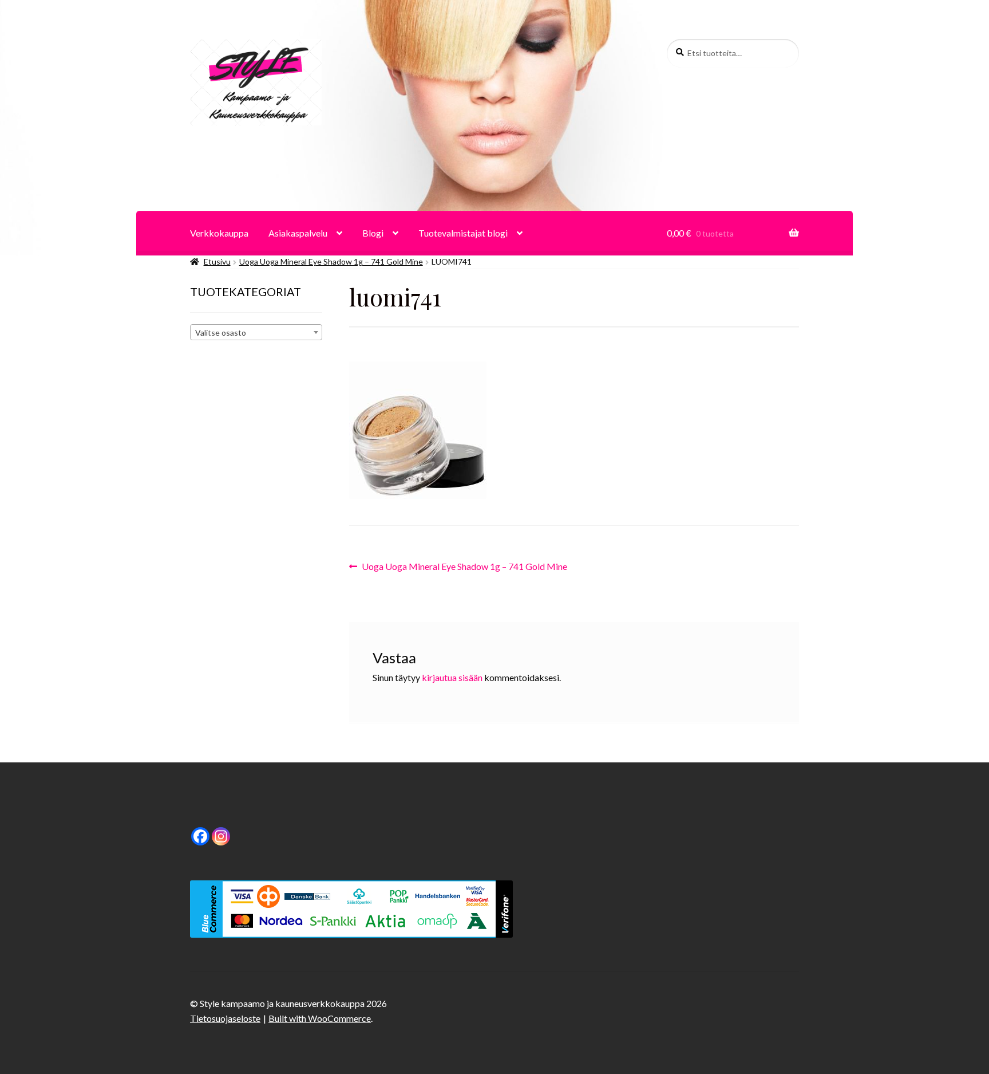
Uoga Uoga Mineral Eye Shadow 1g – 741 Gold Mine (331, 261)
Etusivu (217, 261)
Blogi (372, 232)
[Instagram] (221, 836)
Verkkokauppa (219, 232)
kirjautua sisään (452, 677)
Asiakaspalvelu (297, 232)
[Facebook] (200, 836)
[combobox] (256, 332)
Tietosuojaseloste (225, 1018)
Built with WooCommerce (319, 1018)
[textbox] (256, 333)
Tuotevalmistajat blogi (463, 232)
